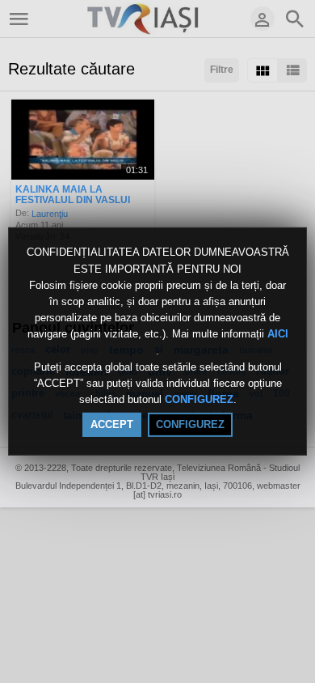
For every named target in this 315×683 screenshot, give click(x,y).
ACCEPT (111, 424)
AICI (277, 335)
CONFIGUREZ (199, 399)
